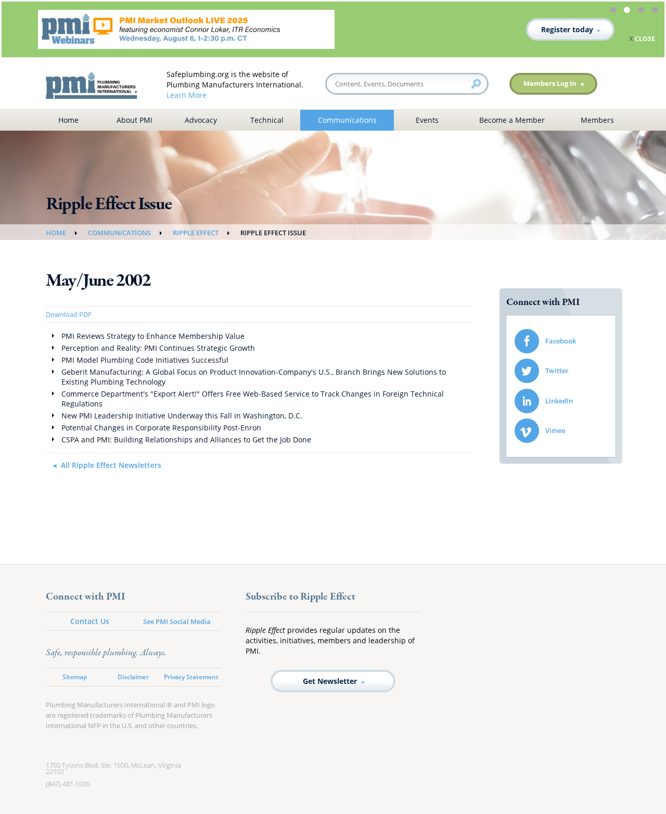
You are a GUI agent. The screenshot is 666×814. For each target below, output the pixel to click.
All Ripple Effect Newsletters (111, 465)
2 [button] (628, 11)
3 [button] (642, 11)
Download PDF (69, 314)
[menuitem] (561, 341)
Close (645, 38)
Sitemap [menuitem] (74, 676)
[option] (333, 29)
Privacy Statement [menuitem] (191, 676)
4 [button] (656, 11)
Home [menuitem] (68, 120)
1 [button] (615, 11)
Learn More (186, 95)
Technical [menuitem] (267, 120)
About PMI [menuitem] (134, 120)
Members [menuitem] (597, 120)
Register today (567, 29)
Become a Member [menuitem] (512, 120)
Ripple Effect (196, 232)
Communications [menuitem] (347, 120)
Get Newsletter (330, 681)
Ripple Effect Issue (273, 232)
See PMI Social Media (177, 621)
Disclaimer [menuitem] (133, 676)
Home (56, 232)
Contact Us (89, 621)
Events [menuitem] (427, 120)
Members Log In (550, 83)
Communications (119, 232)
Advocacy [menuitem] (201, 120)
